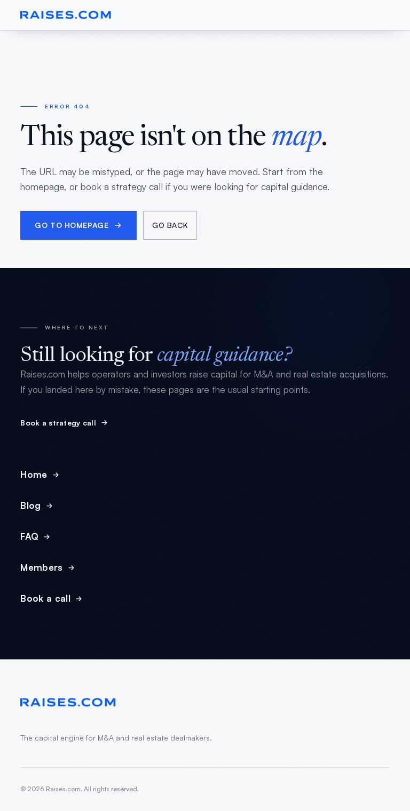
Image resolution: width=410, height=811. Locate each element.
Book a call (45, 598)
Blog (30, 505)
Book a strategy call (58, 422)
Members (41, 567)
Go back (170, 225)
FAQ (29, 536)
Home (33, 474)
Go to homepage (71, 225)
